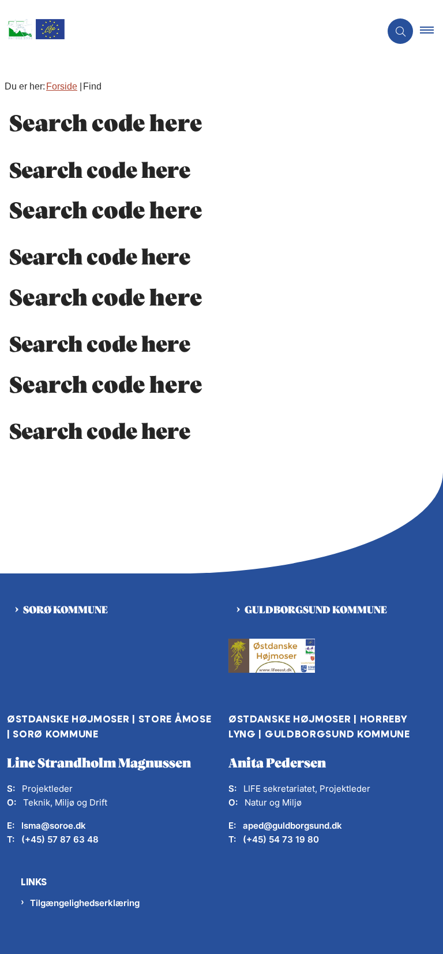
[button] (431, 31)
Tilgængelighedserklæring (85, 902)
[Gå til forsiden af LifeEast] (185, 31)
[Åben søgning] (400, 31)
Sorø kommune (65, 610)
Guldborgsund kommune (316, 610)
